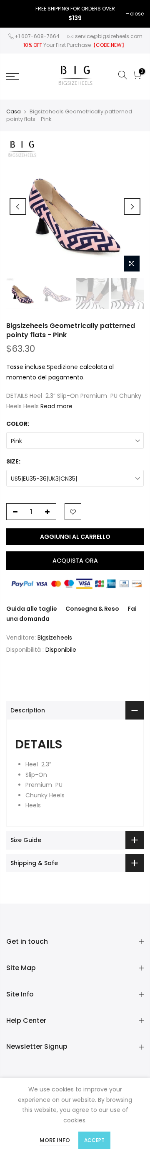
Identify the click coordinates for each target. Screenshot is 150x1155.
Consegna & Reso (92, 608)
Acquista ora (75, 560)
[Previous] (18, 206)
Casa (13, 111)
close (137, 13)
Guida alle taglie (31, 608)
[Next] (132, 206)
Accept (94, 1140)
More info (55, 1140)
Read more (56, 406)
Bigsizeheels (55, 637)
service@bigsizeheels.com (108, 36)
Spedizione (62, 367)
